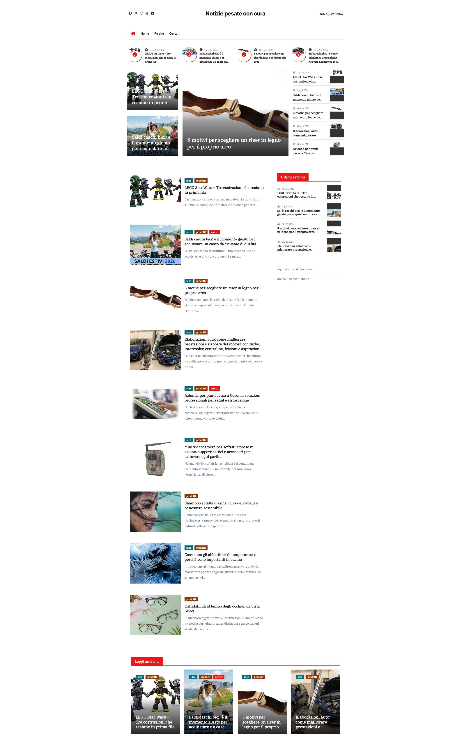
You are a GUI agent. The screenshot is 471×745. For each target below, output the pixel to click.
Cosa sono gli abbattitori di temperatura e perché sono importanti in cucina (220, 557)
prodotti (201, 180)
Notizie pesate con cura (235, 13)
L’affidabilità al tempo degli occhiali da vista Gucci (222, 608)
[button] (283, 112)
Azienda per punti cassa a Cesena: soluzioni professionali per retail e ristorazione (222, 398)
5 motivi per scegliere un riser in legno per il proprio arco (270, 57)
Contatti (174, 33)
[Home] (133, 33)
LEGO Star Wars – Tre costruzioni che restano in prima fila (160, 57)
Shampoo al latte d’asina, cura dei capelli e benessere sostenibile (221, 505)
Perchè (159, 33)
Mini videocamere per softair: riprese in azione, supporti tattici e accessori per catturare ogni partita (219, 451)
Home (145, 33)
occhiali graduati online (293, 279)
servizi (214, 232)
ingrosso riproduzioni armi (295, 269)
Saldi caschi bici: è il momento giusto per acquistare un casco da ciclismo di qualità (151, 148)
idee (188, 180)
